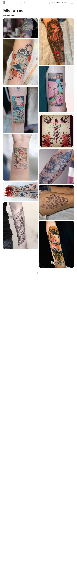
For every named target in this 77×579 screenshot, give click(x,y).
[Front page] (4, 3)
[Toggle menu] (72, 3)
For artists (61, 3)
